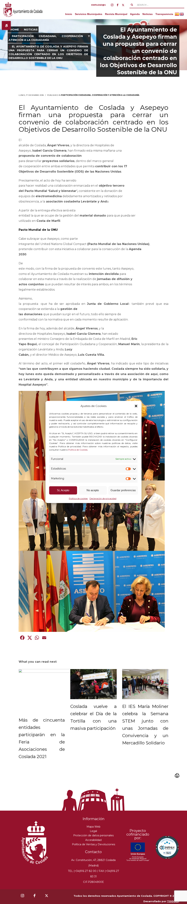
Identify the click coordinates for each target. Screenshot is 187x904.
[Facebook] (117, 5)
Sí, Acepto (63, 490)
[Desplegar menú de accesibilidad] (6, 25)
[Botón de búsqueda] (132, 4)
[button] (136, 406)
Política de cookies (78, 498)
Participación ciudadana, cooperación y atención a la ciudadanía (100, 95)
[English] (182, 14)
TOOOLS (173, 901)
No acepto (93, 490)
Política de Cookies (77, 449)
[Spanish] (177, 14)
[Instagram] (112, 5)
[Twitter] (123, 5)
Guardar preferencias (123, 490)
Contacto (93, 852)
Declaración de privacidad (102, 498)
